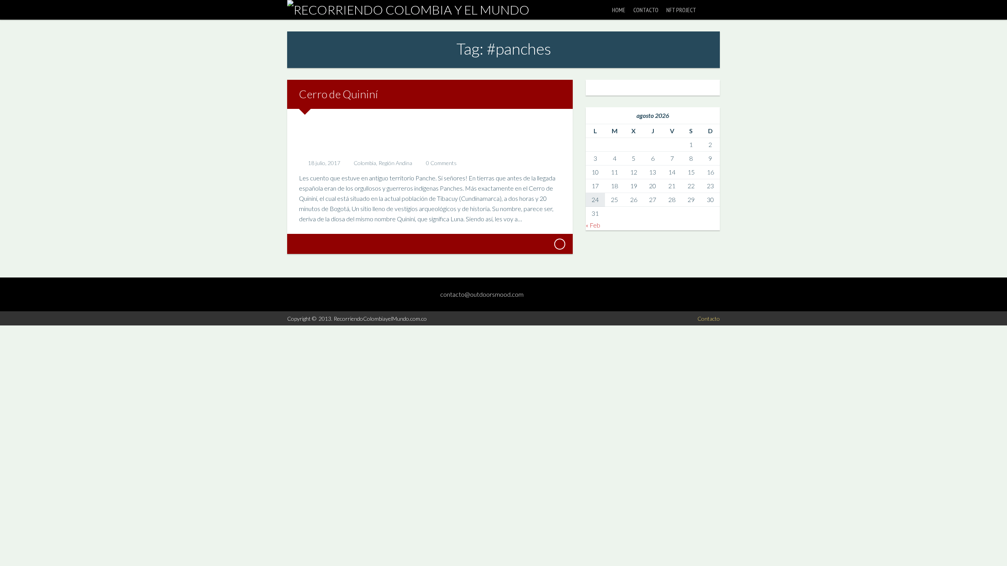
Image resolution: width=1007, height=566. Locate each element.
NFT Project (681, 10)
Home (618, 10)
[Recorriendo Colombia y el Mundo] (408, 10)
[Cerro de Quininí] (559, 244)
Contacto (645, 10)
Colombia (365, 163)
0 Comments (441, 163)
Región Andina (395, 163)
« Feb (593, 225)
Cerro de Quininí (338, 94)
